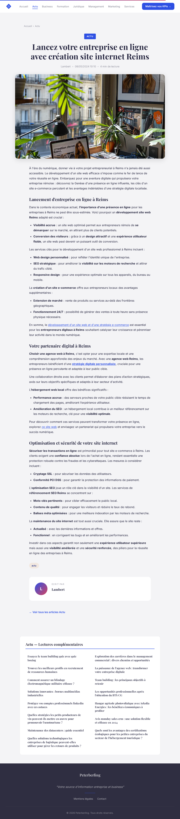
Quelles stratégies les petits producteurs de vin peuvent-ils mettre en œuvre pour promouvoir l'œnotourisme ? (54, 718)
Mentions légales (83, 798)
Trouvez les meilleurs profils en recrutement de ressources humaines (55, 670)
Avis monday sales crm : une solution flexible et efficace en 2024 (122, 720)
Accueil (23, 6)
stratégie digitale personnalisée (94, 364)
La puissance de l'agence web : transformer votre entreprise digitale (121, 670)
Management (96, 6)
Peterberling (90, 774)
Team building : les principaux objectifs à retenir (120, 681)
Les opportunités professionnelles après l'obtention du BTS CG (119, 693)
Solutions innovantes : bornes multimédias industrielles (54, 693)
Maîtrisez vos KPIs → (158, 6)
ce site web (49, 427)
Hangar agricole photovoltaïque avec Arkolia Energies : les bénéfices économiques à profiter (122, 707)
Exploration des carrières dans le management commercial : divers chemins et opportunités (123, 658)
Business (47, 6)
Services (129, 6)
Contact (101, 798)
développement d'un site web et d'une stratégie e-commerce (88, 325)
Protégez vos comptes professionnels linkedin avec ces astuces (55, 705)
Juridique (78, 6)
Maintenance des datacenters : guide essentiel (56, 730)
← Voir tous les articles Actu (47, 612)
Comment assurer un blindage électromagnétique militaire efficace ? (51, 681)
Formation (63, 6)
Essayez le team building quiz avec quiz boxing (52, 658)
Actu (35, 6)
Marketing (114, 6)
